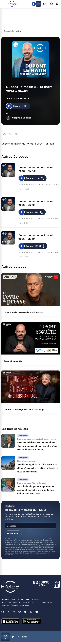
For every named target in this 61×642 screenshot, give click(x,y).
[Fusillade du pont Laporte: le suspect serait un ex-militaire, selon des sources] (8, 485)
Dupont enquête (13, 361)
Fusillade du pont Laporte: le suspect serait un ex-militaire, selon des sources (36, 490)
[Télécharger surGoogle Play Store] (31, 621)
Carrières (5, 605)
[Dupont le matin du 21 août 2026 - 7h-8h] (8, 237)
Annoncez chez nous (20, 605)
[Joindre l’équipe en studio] (44, 4)
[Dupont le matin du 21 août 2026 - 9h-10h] (8, 170)
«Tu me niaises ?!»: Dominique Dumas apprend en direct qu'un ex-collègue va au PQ (37, 446)
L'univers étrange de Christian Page (24, 409)
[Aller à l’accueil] (12, 6)
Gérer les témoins (9, 602)
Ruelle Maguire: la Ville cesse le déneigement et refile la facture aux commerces (37, 468)
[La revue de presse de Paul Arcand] (30, 289)
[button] (13, 637)
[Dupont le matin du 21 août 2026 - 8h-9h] (8, 204)
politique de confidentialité (13, 553)
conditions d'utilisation (41, 553)
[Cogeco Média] (41, 585)
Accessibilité (24, 602)
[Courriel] (16, 134)
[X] (31, 612)
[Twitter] (10, 134)
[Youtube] (36, 612)
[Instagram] (8, 612)
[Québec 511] (57, 587)
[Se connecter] (57, 4)
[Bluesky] (19, 612)
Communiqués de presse (42, 602)
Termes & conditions (10, 599)
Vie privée (25, 599)
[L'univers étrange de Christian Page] (30, 386)
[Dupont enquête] (30, 338)
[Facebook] (4, 134)
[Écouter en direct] (33, 4)
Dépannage (36, 599)
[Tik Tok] (14, 612)
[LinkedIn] (25, 612)
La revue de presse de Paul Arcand (23, 312)
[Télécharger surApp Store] (10, 621)
